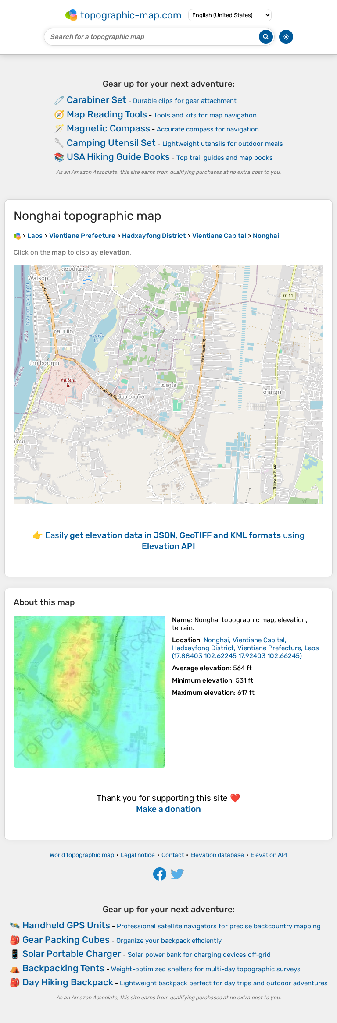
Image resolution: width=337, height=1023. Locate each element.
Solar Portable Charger (71, 953)
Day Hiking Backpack (67, 982)
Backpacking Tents (63, 968)
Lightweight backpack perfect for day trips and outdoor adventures (224, 983)
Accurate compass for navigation (208, 129)
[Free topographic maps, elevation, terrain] (17, 236)
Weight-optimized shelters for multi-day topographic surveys (206, 969)
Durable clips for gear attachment (185, 101)
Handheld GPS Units (66, 925)
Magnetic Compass (108, 128)
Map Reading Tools (107, 114)
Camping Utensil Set (111, 142)
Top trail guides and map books (224, 158)
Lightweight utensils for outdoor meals (222, 144)
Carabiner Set (96, 99)
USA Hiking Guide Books (118, 156)
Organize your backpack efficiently (169, 941)
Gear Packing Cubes (66, 939)
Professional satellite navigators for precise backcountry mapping (219, 926)
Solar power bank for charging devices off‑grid (199, 955)
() (245, 648)
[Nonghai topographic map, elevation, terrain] (89, 692)
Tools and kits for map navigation (205, 115)
